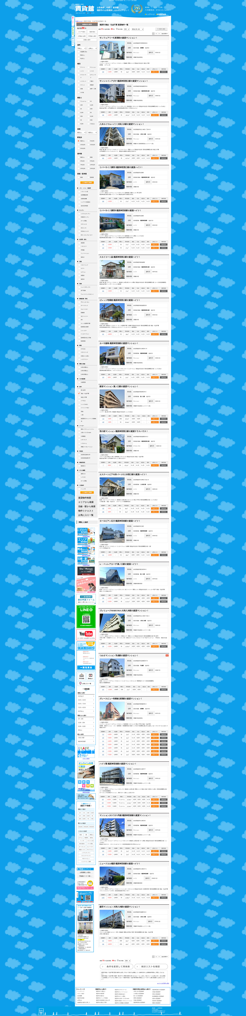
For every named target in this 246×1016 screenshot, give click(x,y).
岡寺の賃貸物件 (156, 994)
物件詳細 (164, 71)
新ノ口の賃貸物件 (138, 995)
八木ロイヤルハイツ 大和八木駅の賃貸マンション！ (122, 124)
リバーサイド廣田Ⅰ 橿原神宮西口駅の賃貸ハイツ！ (121, 167)
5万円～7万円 (82, 703)
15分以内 (91, 826)
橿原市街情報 (86, 792)
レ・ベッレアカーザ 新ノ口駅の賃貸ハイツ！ (119, 564)
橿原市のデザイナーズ (120, 989)
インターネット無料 (86, 861)
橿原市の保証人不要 (101, 1002)
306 (103, 115)
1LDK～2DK (81, 722)
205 (103, 377)
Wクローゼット (86, 858)
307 (103, 803)
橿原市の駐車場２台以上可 (103, 1000)
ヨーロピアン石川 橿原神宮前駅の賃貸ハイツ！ (120, 521)
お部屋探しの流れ (85, 872)
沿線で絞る (92, 31)
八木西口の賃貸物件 (139, 993)
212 (103, 418)
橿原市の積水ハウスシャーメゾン (123, 1000)
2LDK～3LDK (82, 726)
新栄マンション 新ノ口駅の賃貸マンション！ (119, 386)
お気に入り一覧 (85, 515)
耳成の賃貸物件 (138, 1000)
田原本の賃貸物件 (157, 1000)
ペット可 (82, 840)
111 (103, 555)
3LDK (84, 818)
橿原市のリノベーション (121, 992)
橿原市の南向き (100, 995)
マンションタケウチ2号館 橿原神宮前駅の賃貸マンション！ (125, 815)
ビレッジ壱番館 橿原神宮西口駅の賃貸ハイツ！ (120, 300)
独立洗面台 (82, 843)
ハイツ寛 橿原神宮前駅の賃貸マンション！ (118, 764)
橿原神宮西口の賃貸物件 (158, 989)
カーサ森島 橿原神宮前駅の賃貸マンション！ (119, 343)
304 (103, 72)
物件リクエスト (86, 511)
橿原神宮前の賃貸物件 (139, 1002)
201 (103, 334)
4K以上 (80, 730)
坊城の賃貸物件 (156, 992)
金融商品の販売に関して (83, 1002)
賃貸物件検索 (161, 14)
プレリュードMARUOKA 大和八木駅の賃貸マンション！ (124, 611)
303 (103, 754)
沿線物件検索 (86, 565)
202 (103, 291)
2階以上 (91, 834)
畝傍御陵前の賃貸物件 (158, 996)
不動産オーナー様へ (85, 876)
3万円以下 (81, 696)
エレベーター (90, 846)
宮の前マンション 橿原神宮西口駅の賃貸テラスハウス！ (124, 431)
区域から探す (87, 39)
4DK (92, 818)
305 (103, 751)
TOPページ (79, 21)
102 (103, 244)
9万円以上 (81, 711)
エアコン (81, 837)
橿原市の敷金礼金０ (120, 994)
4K (88, 818)
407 (103, 422)
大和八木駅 (81, 737)
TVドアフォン (90, 849)
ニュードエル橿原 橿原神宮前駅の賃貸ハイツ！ (120, 863)
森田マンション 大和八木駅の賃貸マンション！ (120, 907)
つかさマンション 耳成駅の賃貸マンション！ (119, 655)
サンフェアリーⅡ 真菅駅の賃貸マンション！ (119, 38)
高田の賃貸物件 (156, 1003)
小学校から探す (82, 36)
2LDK (88, 815)
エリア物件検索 (86, 546)
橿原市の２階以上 (100, 991)
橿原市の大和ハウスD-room (122, 998)
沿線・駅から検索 (86, 506)
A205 (103, 897)
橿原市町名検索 (86, 555)
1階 (86, 834)
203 (103, 689)
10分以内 (86, 826)
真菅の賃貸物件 (138, 998)
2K (80, 815)
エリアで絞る (81, 31)
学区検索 (81, 678)
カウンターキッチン (86, 855)
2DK (84, 815)
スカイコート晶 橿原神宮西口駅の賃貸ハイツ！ (120, 257)
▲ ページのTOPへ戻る (163, 983)
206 (103, 201)
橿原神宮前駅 (82, 741)
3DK (80, 818)
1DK (88, 812)
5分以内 (80, 826)
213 (103, 748)
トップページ (150, 14)
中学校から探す (92, 36)
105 (103, 601)
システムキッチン (86, 852)
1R (80, 812)
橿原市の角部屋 (100, 993)
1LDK (92, 812)
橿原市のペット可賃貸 (102, 998)
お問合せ (79, 1000)
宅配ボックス (82, 849)
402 (103, 158)
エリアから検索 (86, 502)
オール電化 (90, 843)
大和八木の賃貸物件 (139, 991)
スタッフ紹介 (86, 758)
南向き (91, 837)
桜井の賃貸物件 (156, 998)
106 (103, 598)
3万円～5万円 (82, 700)
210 (103, 248)
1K (84, 812)
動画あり (90, 678)
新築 (81, 834)
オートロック (82, 846)
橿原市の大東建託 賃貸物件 (122, 1003)
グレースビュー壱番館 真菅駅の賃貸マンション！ (121, 699)
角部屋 (86, 837)
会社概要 (79, 995)
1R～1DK (80, 719)
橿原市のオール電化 (120, 996)
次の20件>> (165, 33)
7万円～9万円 (82, 707)
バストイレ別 (90, 840)
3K (92, 815)
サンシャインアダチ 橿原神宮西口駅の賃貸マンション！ (124, 81)
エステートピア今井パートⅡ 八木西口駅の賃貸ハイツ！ (123, 474)
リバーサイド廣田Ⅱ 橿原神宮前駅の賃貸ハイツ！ (120, 210)
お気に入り (155, 71)
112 (103, 734)
